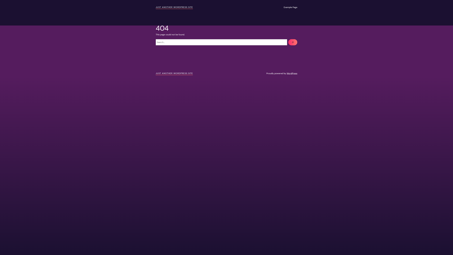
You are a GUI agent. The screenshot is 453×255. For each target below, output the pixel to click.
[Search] (292, 42)
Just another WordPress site (174, 7)
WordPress (292, 73)
